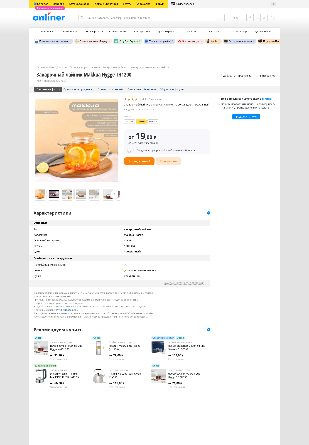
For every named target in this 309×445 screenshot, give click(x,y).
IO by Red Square (128, 41)
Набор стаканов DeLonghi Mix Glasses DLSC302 (186, 347)
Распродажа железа (240, 41)
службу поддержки (66, 309)
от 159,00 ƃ (175, 355)
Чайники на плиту (118, 370)
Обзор (38, 337)
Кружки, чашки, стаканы (180, 342)
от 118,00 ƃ (116, 383)
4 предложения (117, 387)
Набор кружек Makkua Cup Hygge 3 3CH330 (184, 375)
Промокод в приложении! (53, 41)
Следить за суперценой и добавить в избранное (166, 150)
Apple (214, 41)
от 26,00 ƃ (175, 383)
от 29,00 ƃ (116, 355)
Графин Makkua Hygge (120, 342)
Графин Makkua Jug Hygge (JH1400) (124, 347)
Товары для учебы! (160, 41)
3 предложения (58, 359)
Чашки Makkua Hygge (61, 342)
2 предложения (176, 359)
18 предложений (59, 387)
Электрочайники (59, 370)
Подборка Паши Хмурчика (278, 41)
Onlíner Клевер (185, 4)
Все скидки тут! (191, 41)
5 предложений (176, 387)
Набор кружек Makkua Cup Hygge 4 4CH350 (66, 347)
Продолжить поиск (246, 116)
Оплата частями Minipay (93, 41)
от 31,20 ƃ (57, 355)
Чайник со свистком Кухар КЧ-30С (125, 375)
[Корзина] (272, 17)
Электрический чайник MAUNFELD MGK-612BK (64, 375)
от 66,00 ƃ (57, 383)
